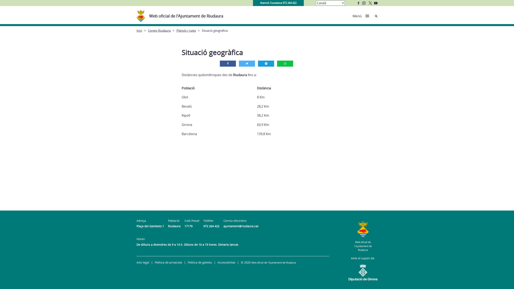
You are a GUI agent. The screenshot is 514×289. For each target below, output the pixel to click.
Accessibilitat (226, 262)
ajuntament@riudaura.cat (240, 226)
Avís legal (143, 262)
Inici (139, 30)
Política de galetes (200, 262)
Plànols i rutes (186, 30)
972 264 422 (211, 226)
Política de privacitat (168, 262)
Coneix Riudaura (159, 30)
